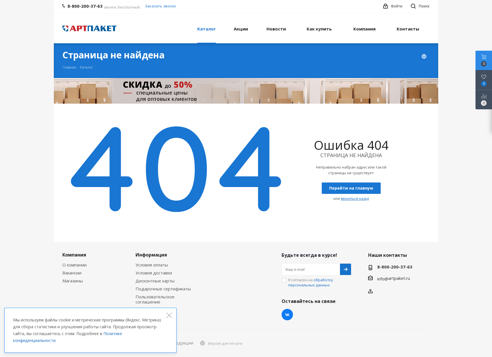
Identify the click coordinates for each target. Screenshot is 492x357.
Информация (151, 255)
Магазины (72, 281)
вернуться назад (355, 198)
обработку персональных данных (310, 282)
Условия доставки (154, 273)
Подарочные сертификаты (163, 289)
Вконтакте (287, 314)
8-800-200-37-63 (394, 267)
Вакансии (71, 273)
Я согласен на (310, 282)
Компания (74, 255)
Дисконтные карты (155, 281)
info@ (382, 279)
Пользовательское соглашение (155, 299)
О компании (74, 265)
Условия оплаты (152, 265)
